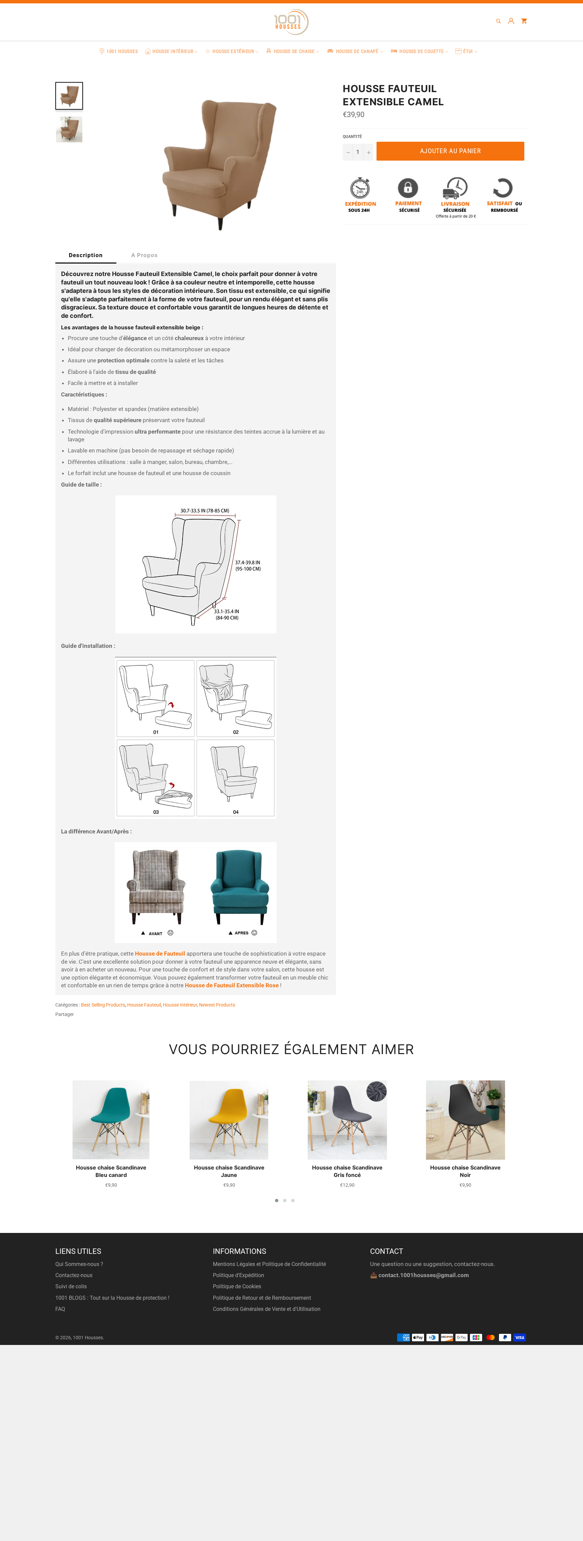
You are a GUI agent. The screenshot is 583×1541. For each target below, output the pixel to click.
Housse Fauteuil (144, 1005)
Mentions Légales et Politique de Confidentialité (269, 1264)
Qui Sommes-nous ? (79, 1264)
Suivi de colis (71, 1286)
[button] (277, 1200)
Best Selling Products (103, 1005)
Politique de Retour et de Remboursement (262, 1298)
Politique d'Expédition (238, 1275)
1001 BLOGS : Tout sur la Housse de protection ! (112, 1298)
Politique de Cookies (237, 1286)
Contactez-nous (73, 1275)
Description (86, 255)
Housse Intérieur (180, 1005)
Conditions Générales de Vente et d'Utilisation (267, 1309)
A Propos (144, 255)
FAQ (60, 1309)
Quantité (352, 136)
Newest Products (217, 1005)
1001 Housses (88, 1337)
